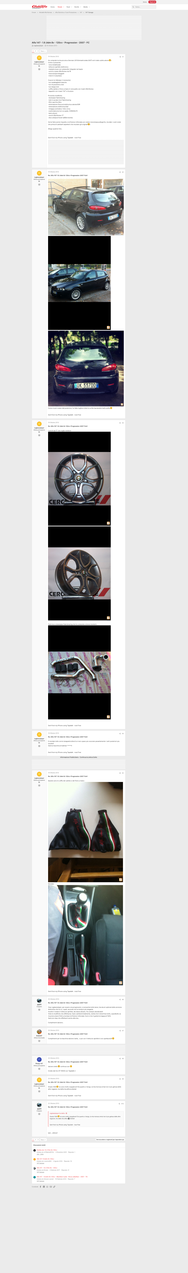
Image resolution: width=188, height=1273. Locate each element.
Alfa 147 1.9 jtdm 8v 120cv (45, 1159)
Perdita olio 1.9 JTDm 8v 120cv (47, 1150)
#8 (123, 1058)
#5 (123, 773)
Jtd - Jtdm (40, 1154)
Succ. (42, 51)
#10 (122, 1104)
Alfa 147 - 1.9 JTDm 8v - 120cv (47, 1168)
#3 (123, 423)
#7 (123, 1031)
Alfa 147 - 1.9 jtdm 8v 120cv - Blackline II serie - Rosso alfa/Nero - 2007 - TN (62, 1177)
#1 (123, 57)
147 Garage (40, 1163)
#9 (123, 1079)
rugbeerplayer (38, 45)
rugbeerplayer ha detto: (57, 1113)
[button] (63, 7)
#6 (123, 999)
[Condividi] (120, 57)
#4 (123, 733)
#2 (123, 172)
